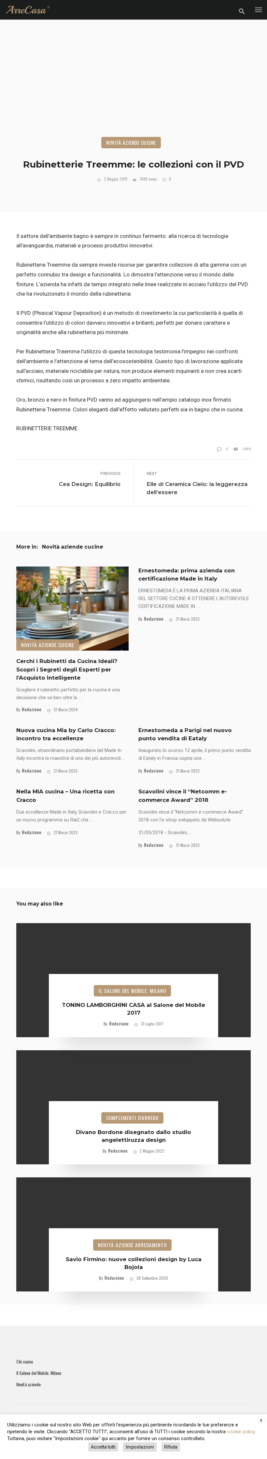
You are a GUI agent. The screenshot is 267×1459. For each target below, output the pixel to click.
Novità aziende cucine (131, 142)
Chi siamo (24, 1361)
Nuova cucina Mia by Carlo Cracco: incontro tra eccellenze (66, 734)
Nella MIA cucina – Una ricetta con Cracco (65, 795)
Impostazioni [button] (140, 1447)
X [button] (261, 1420)
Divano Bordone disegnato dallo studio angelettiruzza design (133, 1136)
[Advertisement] (133, 88)
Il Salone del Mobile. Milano (132, 990)
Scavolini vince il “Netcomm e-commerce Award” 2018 (182, 795)
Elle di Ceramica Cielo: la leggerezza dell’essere (197, 488)
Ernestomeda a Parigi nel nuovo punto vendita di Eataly (185, 734)
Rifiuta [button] (170, 1447)
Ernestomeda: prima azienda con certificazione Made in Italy (186, 574)
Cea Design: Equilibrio (89, 484)
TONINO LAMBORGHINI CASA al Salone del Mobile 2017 (133, 1009)
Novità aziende (28, 1384)
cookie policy (241, 1432)
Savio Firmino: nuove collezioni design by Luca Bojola (134, 1263)
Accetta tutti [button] (103, 1447)
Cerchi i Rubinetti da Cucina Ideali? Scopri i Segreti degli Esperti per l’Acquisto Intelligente (67, 669)
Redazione (31, 709)
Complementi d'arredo (132, 1117)
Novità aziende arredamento (132, 1244)
